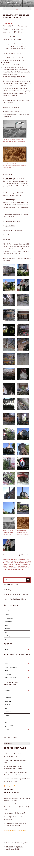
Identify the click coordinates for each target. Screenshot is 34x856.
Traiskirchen (6, 239)
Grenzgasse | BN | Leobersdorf (15, 813)
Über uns (8, 843)
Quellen (25, 843)
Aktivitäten (17, 843)
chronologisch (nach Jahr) (20, 594)
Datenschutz (9, 847)
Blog (14, 590)
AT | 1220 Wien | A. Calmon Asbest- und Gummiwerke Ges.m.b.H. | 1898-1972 (15, 29)
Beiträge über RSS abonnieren (14, 786)
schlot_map (15, 555)
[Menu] (17, 8)
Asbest (15, 67)
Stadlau (18, 44)
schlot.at (17, 3)
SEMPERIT (8, 179)
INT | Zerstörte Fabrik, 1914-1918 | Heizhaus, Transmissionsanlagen (17, 800)
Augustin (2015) (10, 226)
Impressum (19, 847)
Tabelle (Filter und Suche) (18, 599)
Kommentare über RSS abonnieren (15, 830)
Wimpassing (6, 235)
